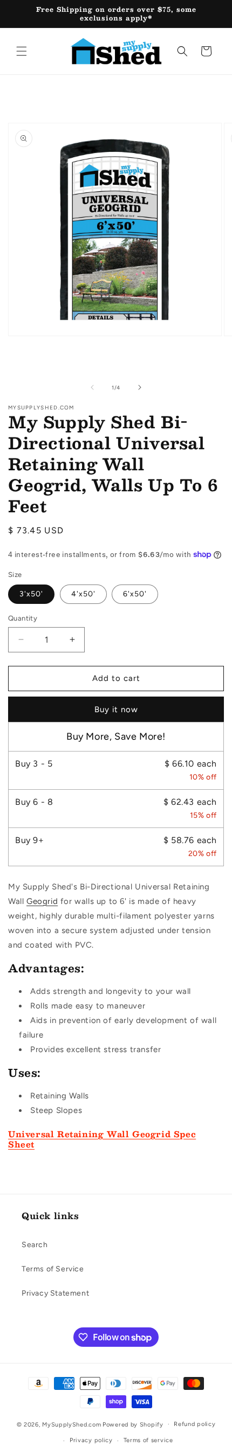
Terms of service (148, 1440)
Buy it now (116, 709)
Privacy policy (91, 1440)
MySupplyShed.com (71, 1424)
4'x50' (83, 594)
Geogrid (42, 901)
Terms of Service (53, 1269)
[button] (21, 51)
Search (35, 1244)
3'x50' (31, 594)
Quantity (22, 618)
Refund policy (194, 1424)
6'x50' (135, 594)
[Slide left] (92, 387)
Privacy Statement (55, 1293)
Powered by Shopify (133, 1424)
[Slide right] (140, 387)
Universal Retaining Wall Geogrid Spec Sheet (102, 1139)
